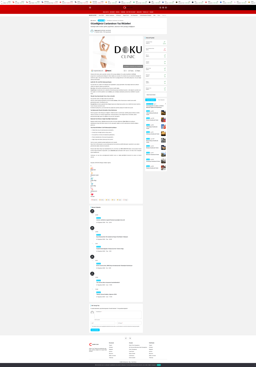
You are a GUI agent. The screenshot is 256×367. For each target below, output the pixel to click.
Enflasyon (118, 15)
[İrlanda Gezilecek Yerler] (156, 167)
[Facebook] (125, 338)
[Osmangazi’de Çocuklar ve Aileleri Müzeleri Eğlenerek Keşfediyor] (156, 105)
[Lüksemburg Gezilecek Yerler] (156, 112)
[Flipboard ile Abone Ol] (108, 70)
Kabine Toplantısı (110, 15)
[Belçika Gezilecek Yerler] (156, 147)
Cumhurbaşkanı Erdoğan (145, 15)
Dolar (159, 15)
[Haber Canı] (128, 7)
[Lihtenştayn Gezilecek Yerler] (156, 126)
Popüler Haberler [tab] (151, 99)
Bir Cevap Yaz (95, 305)
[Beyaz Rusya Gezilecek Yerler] (156, 140)
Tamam (158, 364)
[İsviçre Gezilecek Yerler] (156, 119)
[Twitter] (130, 338)
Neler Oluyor (92, 15)
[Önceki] (1, 1)
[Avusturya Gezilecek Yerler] (156, 161)
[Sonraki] (1, 3)
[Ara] (160, 7)
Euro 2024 (101, 15)
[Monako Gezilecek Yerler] (156, 154)
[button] (163, 7)
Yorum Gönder (95, 330)
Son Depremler (134, 15)
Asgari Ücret (126, 15)
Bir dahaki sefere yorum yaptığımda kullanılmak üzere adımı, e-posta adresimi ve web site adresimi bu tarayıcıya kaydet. (115, 326)
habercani (97, 30)
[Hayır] (254, 365)
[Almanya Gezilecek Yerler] (156, 133)
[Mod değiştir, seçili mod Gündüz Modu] (90, 7)
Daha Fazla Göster (151, 94)
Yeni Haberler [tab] (161, 99)
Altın (154, 15)
